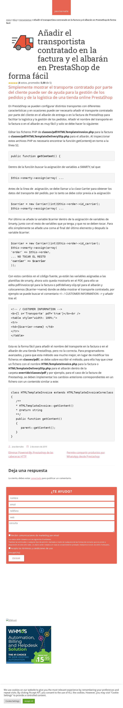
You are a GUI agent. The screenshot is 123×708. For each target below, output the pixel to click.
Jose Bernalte (18, 446)
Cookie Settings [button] (12, 701)
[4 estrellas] (15, 83)
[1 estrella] (9, 83)
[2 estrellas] (11, 83)
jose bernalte (61, 11)
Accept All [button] (28, 701)
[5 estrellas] (16, 83)
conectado (36, 478)
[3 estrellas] (13, 83)
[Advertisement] (61, 591)
